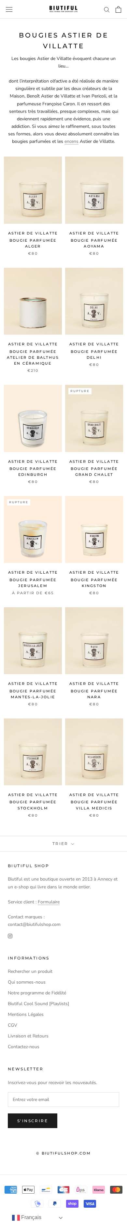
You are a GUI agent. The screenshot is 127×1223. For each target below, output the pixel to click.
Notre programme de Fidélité (37, 993)
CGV (12, 1025)
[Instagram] (10, 935)
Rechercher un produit (30, 971)
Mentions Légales (26, 1014)
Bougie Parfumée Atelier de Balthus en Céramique (33, 357)
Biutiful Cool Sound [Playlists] (38, 1004)
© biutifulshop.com (63, 1153)
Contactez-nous (23, 1047)
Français (30, 1217)
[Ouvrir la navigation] (9, 9)
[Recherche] (107, 9)
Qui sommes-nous (27, 982)
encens (71, 141)
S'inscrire (32, 1120)
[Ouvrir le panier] (118, 9)
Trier (61, 843)
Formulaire (49, 902)
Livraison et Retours (28, 1036)
